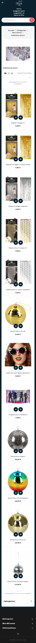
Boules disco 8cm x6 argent (18, 581)
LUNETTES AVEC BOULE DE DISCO (18, 373)
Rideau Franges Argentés (18, 206)
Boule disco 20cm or (18, 540)
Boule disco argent (18, 456)
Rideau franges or (18, 123)
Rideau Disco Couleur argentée (18, 290)
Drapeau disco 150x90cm (18, 415)
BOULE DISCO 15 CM (18, 331)
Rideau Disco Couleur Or (18, 248)
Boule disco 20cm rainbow (18, 498)
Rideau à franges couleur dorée (18, 165)
